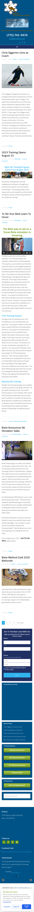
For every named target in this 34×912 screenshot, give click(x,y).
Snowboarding (22, 421)
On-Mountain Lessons (17, 765)
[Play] (4, 253)
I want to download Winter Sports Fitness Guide (15, 668)
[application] (17, 246)
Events (11, 146)
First (5, 645)
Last (5, 651)
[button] (17, 246)
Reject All (16, 906)
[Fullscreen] (30, 253)
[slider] (15, 252)
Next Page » (20, 623)
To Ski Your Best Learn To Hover (16, 215)
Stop (17, 876)
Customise (7, 906)
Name (6, 638)
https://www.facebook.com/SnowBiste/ (17, 852)
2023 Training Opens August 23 (14, 154)
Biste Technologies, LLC (22, 887)
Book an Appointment (17, 785)
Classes (11, 421)
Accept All (26, 906)
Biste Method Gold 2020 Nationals (16, 559)
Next (30, 880)
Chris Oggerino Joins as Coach (15, 54)
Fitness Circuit (17, 773)
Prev (3, 880)
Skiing (15, 421)
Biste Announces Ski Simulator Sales (13, 429)
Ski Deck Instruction (17, 750)
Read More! (15, 872)
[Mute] (27, 253)
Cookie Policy (7, 902)
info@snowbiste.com (17, 39)
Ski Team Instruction (17, 758)
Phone (6, 655)
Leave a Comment (24, 59)
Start (16, 876)
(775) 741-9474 (17, 35)
